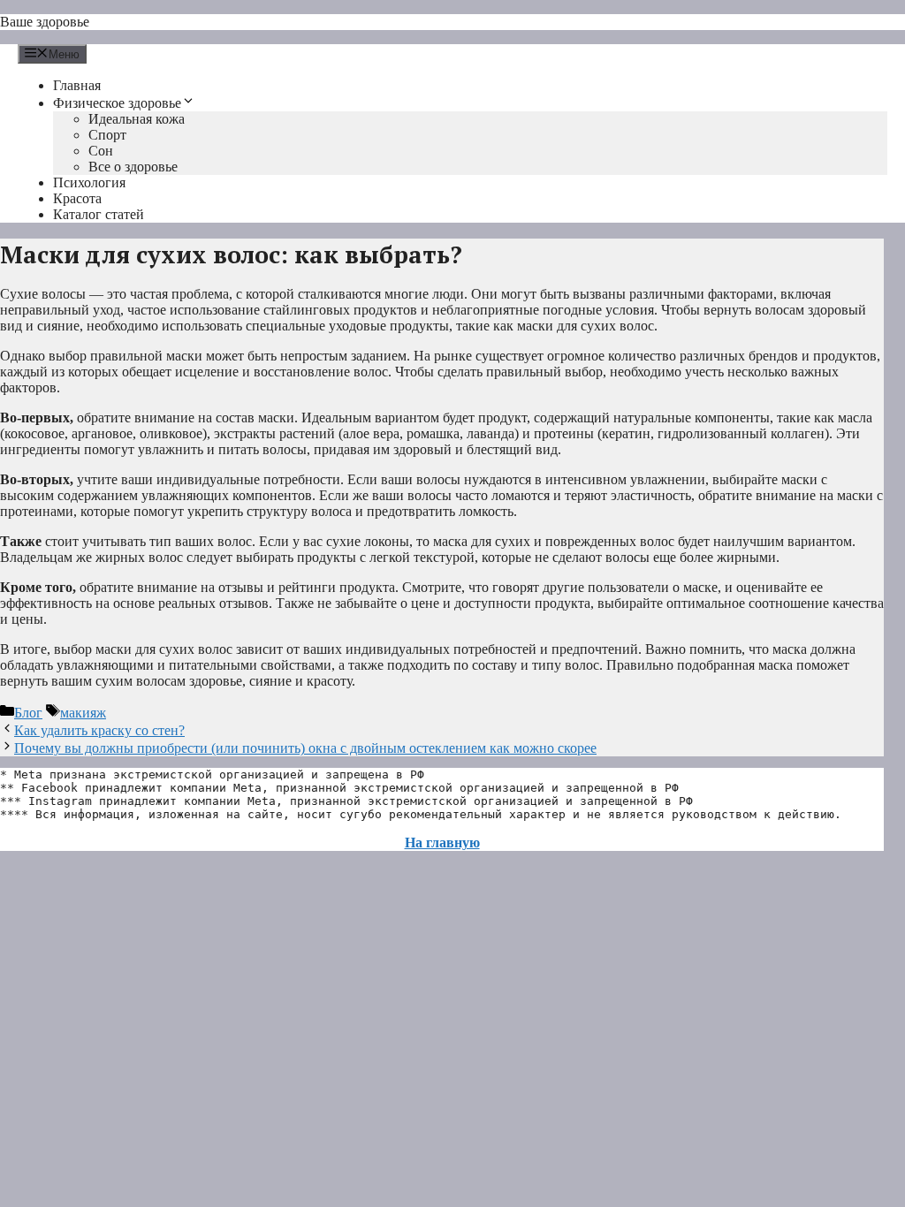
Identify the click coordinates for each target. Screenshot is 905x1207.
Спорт (107, 134)
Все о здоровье (133, 166)
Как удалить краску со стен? (99, 730)
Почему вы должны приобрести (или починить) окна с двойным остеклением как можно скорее (305, 747)
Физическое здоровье (117, 102)
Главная (77, 85)
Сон (100, 150)
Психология (89, 182)
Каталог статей (98, 214)
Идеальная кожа (136, 118)
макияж (83, 712)
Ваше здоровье (44, 21)
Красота (77, 198)
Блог (28, 712)
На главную (442, 842)
